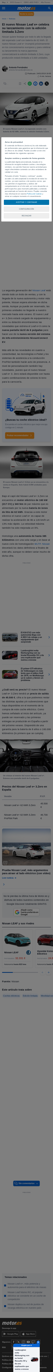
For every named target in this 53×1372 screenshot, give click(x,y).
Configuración (26, 209)
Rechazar (26, 216)
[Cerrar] (38, 1342)
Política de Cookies (34, 194)
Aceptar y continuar (26, 202)
